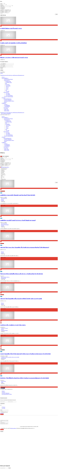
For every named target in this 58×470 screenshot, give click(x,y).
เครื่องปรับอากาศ (3, 169)
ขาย (1, 156)
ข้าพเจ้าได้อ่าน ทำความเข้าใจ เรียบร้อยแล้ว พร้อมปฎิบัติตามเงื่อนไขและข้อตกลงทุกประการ (18, 428)
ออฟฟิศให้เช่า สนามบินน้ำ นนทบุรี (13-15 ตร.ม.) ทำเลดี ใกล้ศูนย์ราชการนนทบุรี (18, 220)
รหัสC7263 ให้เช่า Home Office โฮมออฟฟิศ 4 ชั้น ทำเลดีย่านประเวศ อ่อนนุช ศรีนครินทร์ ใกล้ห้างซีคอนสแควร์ (24, 247)
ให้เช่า (3, 156)
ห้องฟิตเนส (2, 170)
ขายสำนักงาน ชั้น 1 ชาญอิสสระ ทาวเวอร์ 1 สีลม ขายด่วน (13, 325)
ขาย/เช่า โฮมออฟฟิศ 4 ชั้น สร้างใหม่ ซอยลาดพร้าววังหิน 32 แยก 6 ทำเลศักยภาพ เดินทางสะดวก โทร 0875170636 (25, 353)
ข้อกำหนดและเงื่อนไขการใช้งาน (7, 394)
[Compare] (1, 26)
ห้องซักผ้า (2, 172)
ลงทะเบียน (3, 408)
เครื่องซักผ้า (3, 171)
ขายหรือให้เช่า (7, 156)
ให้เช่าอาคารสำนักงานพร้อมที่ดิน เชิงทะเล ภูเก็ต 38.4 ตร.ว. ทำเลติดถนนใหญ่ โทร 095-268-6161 (21, 273)
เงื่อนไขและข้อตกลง (13, 428)
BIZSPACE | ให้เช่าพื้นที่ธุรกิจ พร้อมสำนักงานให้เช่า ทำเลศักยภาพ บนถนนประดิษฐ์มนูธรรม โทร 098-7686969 (24, 378)
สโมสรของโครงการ (4, 168)
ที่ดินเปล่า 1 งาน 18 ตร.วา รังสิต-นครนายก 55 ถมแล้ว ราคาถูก (14, 57)
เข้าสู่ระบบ (2, 414)
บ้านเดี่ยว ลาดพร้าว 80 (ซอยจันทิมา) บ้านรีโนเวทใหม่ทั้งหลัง (13, 43)
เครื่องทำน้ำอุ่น (3, 179)
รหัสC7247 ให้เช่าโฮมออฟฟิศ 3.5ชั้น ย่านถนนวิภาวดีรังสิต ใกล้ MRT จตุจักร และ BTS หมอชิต (21, 298)
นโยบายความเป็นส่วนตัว (5, 393)
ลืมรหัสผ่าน (2, 413)
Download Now (2, 403)
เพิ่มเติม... (1, 73)
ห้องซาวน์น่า (3, 173)
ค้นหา (56, 14)
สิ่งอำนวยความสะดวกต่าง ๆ (5, 167)
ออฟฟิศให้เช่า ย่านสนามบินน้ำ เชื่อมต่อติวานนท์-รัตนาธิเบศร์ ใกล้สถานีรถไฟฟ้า (17, 195)
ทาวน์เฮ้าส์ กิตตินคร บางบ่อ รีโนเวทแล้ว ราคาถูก (11, 28)
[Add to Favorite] (0, 26)
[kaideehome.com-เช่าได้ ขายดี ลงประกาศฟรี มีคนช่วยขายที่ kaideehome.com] (12, 75)
